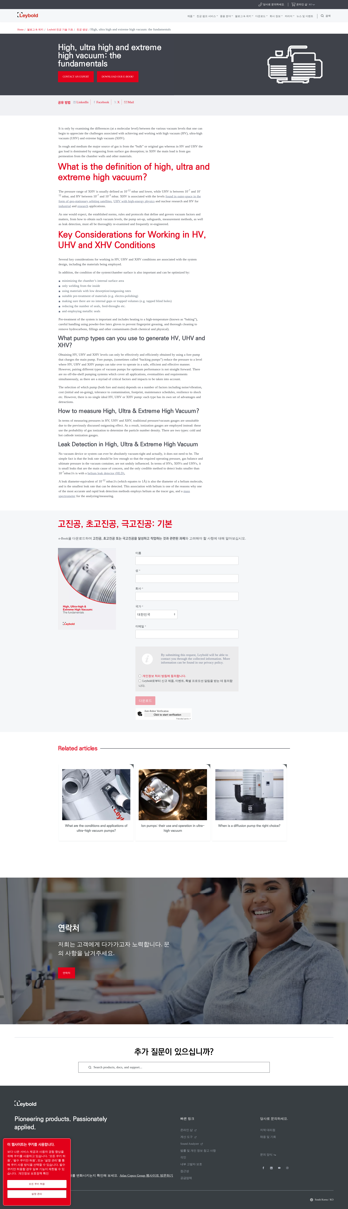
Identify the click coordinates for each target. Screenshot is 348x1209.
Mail (131, 102)
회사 (139, 588)
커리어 (288, 16)
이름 (138, 553)
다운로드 (260, 16)
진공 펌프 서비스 (206, 16)
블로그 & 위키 (243, 16)
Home (20, 29)
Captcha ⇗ (183, 719)
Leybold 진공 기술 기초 (60, 29)
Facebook (102, 102)
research (82, 206)
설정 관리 (37, 1194)
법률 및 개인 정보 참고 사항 (198, 1150)
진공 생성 (82, 29)
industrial (65, 206)
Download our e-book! (118, 76)
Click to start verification (167, 715)
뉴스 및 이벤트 (305, 16)
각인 (183, 1157)
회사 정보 (275, 16)
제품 (189, 16)
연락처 (66, 973)
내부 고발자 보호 (191, 1164)
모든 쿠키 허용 (37, 1184)
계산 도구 (186, 1136)
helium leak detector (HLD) (106, 473)
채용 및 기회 (268, 1136)
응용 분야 (225, 16)
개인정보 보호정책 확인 (33, 1173)
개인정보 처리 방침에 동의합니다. (164, 675)
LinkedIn (82, 102)
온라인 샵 (186, 1129)
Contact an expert (76, 76)
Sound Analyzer (189, 1143)
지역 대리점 (267, 1129)
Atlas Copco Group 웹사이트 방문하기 (146, 1175)
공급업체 (186, 1177)
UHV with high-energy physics (134, 201)
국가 (139, 606)
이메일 (140, 626)
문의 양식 (266, 1154)
